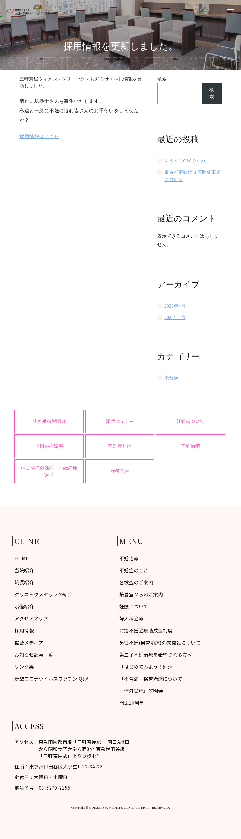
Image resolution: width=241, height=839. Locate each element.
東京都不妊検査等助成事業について (192, 176)
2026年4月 (174, 305)
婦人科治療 (131, 618)
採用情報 (24, 630)
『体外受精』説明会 (141, 690)
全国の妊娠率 (49, 446)
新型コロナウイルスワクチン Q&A (51, 678)
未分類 (171, 377)
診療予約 (119, 471)
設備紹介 (24, 606)
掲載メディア (28, 642)
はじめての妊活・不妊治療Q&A (49, 471)
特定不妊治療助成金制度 (146, 630)
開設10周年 (131, 702)
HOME (21, 558)
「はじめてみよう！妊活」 (148, 666)
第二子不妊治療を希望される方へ (155, 654)
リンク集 (24, 666)
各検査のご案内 (136, 582)
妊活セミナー (120, 421)
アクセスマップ (31, 618)
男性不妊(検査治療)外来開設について (160, 642)
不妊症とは (119, 446)
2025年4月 (174, 317)
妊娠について (190, 421)
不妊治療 (190, 446)
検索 (162, 78)
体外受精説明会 (49, 421)
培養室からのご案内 (141, 594)
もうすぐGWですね (184, 160)
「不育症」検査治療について (150, 678)
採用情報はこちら (39, 136)
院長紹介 (24, 582)
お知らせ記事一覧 (33, 654)
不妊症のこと (133, 570)
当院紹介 (24, 570)
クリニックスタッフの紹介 (43, 594)
